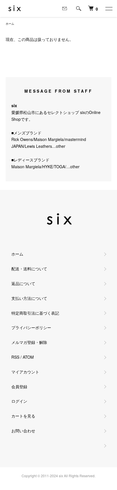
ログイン (19, 401)
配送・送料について (29, 268)
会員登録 (19, 386)
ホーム (10, 24)
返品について (23, 283)
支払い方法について (29, 298)
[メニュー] (108, 8)
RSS (15, 357)
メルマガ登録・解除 (29, 342)
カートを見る (23, 416)
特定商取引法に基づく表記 (35, 313)
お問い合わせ (23, 430)
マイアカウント (25, 372)
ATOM (28, 357)
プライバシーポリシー (31, 327)
